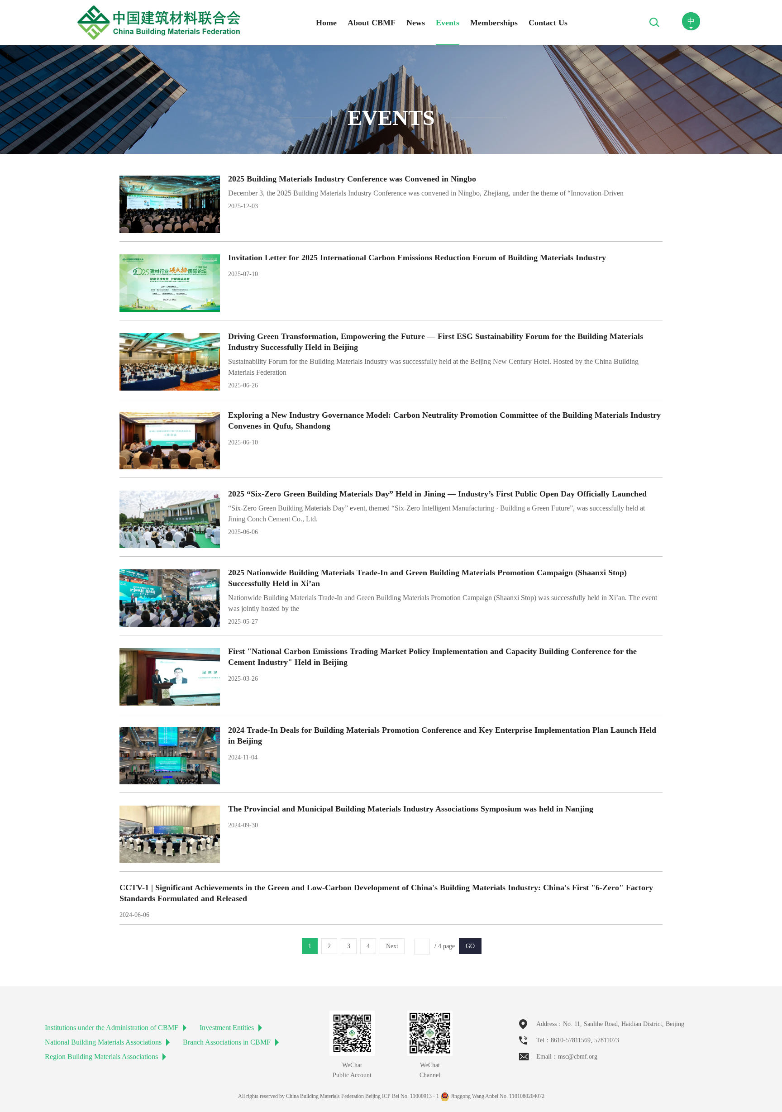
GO (470, 946)
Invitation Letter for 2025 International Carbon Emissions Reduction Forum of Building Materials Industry (417, 257)
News (415, 22)
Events (447, 22)
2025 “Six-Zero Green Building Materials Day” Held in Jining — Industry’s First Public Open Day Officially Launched (437, 493)
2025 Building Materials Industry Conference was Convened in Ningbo (352, 178)
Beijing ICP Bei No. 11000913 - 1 (402, 1096)
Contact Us (548, 22)
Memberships (494, 22)
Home (326, 22)
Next (392, 946)
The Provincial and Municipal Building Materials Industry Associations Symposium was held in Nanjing (410, 808)
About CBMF (372, 22)
